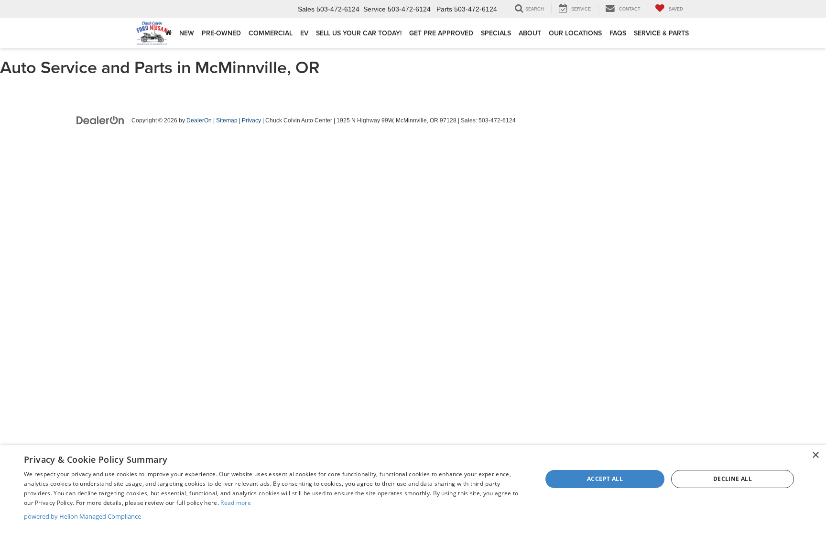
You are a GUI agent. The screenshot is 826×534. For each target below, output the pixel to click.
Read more (235, 503)
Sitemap (227, 120)
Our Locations (575, 33)
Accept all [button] (605, 479)
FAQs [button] (617, 33)
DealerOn (199, 120)
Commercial (271, 33)
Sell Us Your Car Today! (359, 33)
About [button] (530, 33)
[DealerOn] (100, 120)
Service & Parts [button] (661, 33)
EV (304, 33)
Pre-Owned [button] (221, 33)
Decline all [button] (732, 479)
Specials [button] (496, 33)
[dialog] (413, 489)
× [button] (815, 455)
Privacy (251, 120)
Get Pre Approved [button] (441, 33)
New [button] (186, 33)
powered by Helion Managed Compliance (82, 516)
